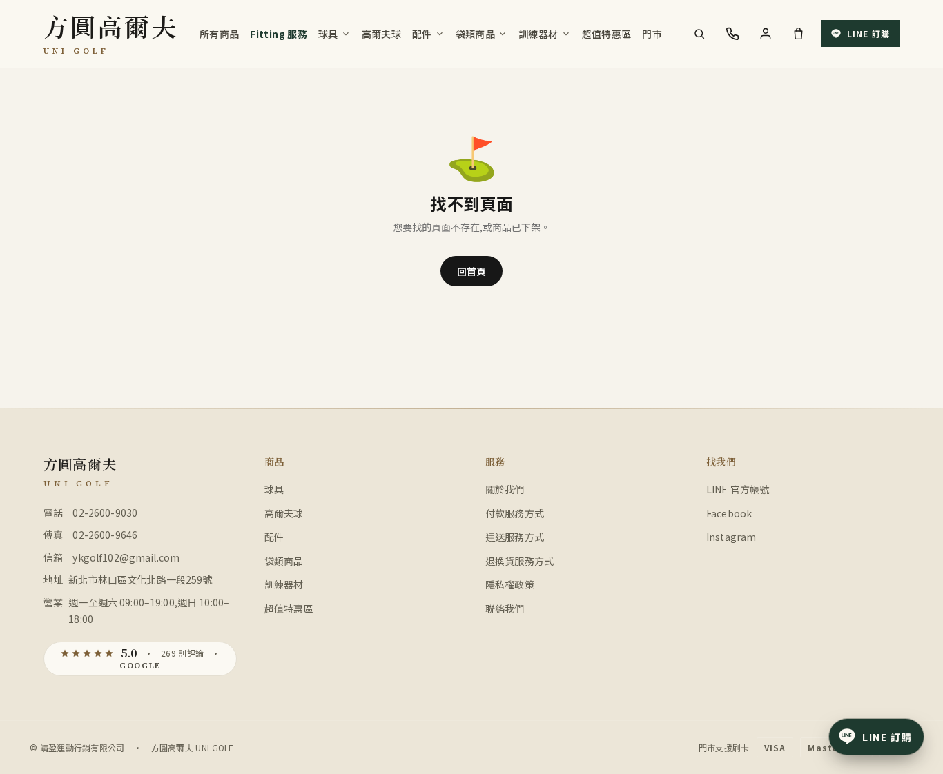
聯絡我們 (505, 608)
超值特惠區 (607, 34)
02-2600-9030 (104, 512)
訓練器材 (538, 34)
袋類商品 (475, 34)
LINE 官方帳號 (737, 489)
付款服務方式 (514, 513)
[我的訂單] (765, 34)
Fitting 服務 (278, 34)
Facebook (729, 513)
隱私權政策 (509, 584)
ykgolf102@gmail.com (125, 557)
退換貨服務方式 (519, 561)
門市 (652, 34)
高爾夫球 (381, 34)
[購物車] (799, 34)
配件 (422, 34)
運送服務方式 (514, 537)
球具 (328, 34)
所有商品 (219, 34)
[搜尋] (699, 34)
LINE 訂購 (868, 33)
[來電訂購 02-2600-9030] (732, 34)
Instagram (731, 537)
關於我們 (505, 489)
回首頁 (471, 271)
